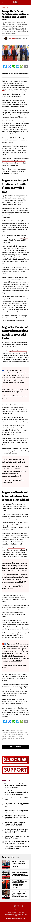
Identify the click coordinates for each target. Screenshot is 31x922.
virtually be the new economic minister (13, 307)
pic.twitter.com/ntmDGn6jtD (11, 476)
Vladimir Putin (19, 738)
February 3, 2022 (7, 483)
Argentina (5, 732)
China (25, 732)
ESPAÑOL (24, 914)
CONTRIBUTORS (9, 914)
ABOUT (9, 913)
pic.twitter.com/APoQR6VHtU (13, 392)
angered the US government (10, 173)
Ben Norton (13, 38)
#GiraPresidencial (18, 383)
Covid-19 (4, 734)
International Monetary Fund (20, 734)
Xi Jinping (5, 740)
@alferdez (12, 378)
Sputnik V (5, 738)
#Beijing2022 (14, 654)
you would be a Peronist (15, 637)
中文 (16, 915)
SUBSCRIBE (18, 914)
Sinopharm (20, 736)
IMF (9, 734)
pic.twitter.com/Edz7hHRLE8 (12, 661)
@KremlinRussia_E (8, 389)
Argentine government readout (11, 629)
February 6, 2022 (7, 589)
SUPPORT (14, 913)
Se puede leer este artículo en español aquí (15, 74)
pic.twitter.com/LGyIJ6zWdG (18, 582)
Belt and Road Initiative (16, 732)
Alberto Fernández (17, 731)
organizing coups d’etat (9, 85)
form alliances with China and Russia (13, 106)
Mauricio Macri (6, 736)
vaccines (11, 738)
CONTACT (21, 913)
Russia (14, 736)
